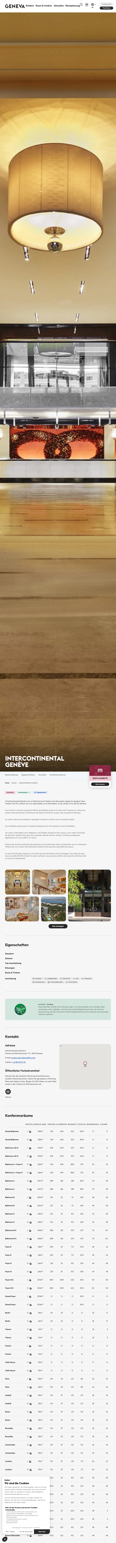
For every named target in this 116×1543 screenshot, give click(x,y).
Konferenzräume (58, 774)
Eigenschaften (28, 774)
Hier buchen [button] (100, 784)
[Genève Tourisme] (15, 6)
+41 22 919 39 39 (19, 1062)
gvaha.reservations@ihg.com (23, 1058)
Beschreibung (11, 774)
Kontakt (42, 774)
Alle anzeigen (58, 926)
